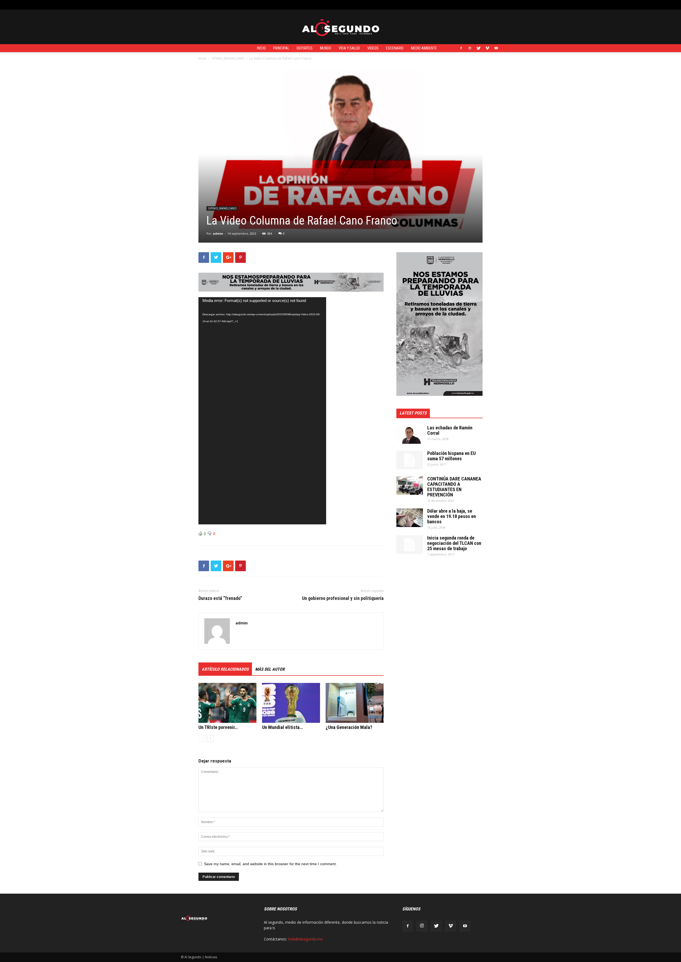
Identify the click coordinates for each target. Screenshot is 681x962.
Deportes (305, 48)
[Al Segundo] (340, 27)
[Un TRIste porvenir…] (227, 703)
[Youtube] (496, 48)
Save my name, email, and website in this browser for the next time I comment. (270, 864)
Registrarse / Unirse (243, 5)
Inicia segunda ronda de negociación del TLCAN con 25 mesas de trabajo (454, 543)
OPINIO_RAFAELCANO (227, 58)
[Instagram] (470, 48)
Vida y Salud (349, 48)
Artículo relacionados (225, 669)
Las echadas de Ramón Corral (449, 430)
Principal (281, 48)
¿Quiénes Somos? (298, 5)
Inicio (261, 48)
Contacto (272, 5)
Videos (373, 48)
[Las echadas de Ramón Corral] (409, 434)
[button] (496, 5)
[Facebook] (461, 48)
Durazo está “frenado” (220, 598)
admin (218, 233)
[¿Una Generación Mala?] (355, 703)
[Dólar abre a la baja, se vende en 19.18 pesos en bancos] (409, 517)
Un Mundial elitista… (282, 727)
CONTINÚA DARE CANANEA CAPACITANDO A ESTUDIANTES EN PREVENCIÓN (454, 486)
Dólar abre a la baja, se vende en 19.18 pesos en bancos (451, 516)
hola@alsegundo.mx (305, 939)
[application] (262, 410)
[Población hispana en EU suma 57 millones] (409, 460)
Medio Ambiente (424, 48)
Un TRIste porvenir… (218, 727)
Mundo (325, 48)
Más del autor (270, 669)
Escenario (395, 48)
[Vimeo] (487, 48)
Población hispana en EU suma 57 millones (451, 455)
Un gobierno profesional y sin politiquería (343, 598)
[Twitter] (479, 48)
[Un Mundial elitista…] (291, 703)
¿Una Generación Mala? (349, 727)
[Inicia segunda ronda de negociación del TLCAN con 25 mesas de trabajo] (409, 544)
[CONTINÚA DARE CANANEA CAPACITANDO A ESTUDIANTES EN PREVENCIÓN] (409, 485)
